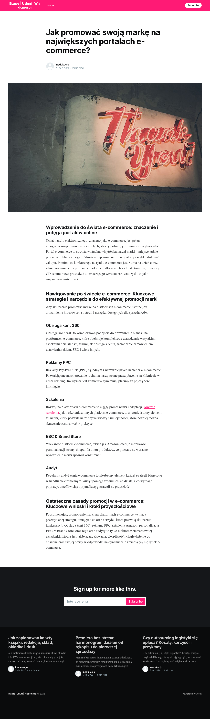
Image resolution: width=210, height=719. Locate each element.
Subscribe (193, 5)
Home (50, 5)
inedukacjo (62, 64)
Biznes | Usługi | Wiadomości (22, 693)
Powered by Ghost (192, 693)
